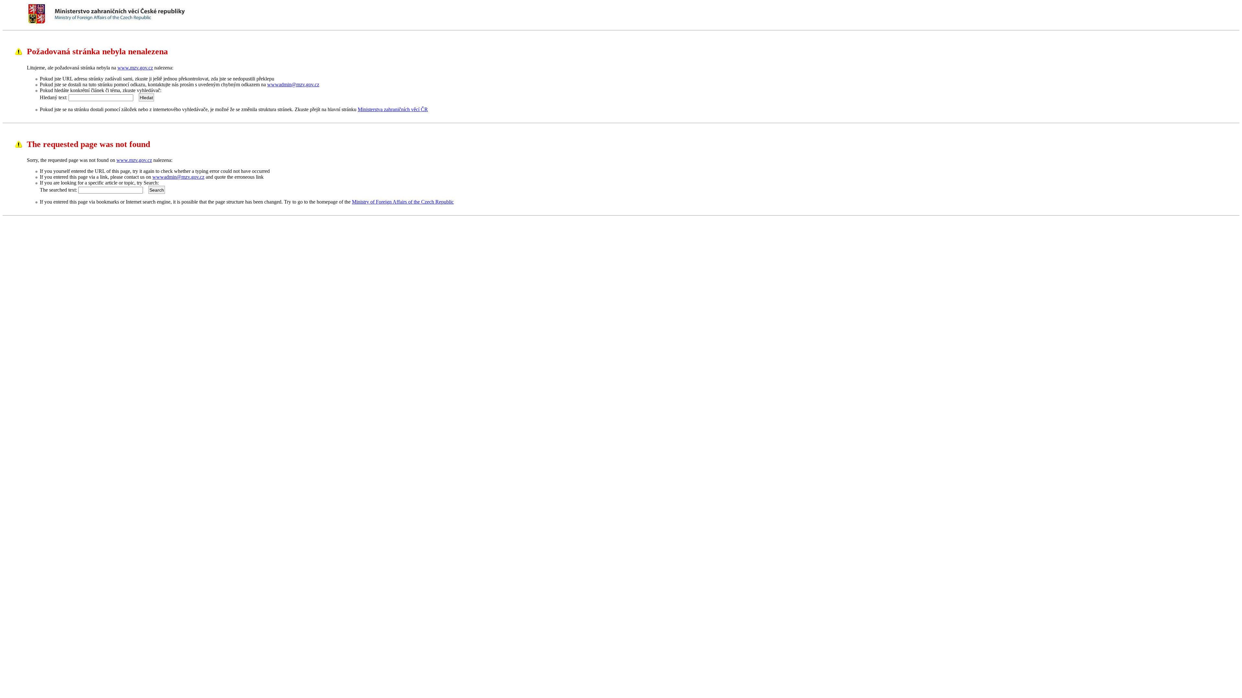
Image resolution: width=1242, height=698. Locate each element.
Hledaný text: (53, 97)
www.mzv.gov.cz (135, 67)
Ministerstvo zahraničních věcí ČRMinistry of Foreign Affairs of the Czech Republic (136, 14)
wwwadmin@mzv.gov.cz (293, 84)
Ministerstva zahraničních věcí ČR (393, 109)
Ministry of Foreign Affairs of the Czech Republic (403, 202)
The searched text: (58, 190)
